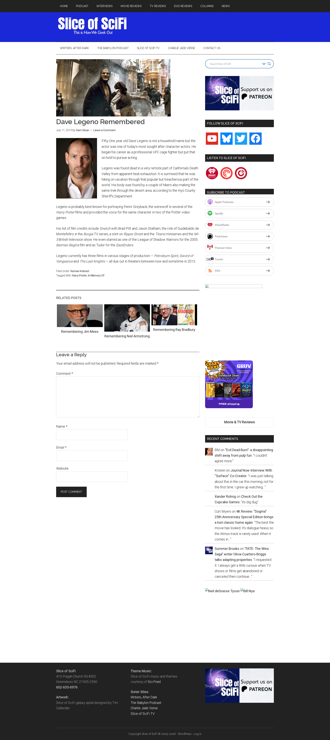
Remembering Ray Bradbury (174, 330)
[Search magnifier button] (269, 63)
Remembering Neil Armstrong (127, 336)
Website (62, 468)
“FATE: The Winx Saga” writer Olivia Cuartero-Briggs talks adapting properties (242, 554)
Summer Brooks (227, 549)
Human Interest (79, 271)
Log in (197, 733)
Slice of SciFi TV (143, 714)
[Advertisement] (204, 25)
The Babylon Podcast (146, 703)
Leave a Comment (104, 130)
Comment (64, 374)
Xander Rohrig (225, 496)
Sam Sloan (82, 130)
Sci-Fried (154, 682)
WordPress (185, 733)
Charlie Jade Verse (144, 708)
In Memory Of (96, 275)
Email (61, 447)
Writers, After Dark (144, 697)
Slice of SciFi (92, 25)
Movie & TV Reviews (239, 422)
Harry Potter (79, 275)
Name (61, 426)
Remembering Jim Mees (80, 332)
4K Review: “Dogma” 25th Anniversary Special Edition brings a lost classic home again (244, 517)
